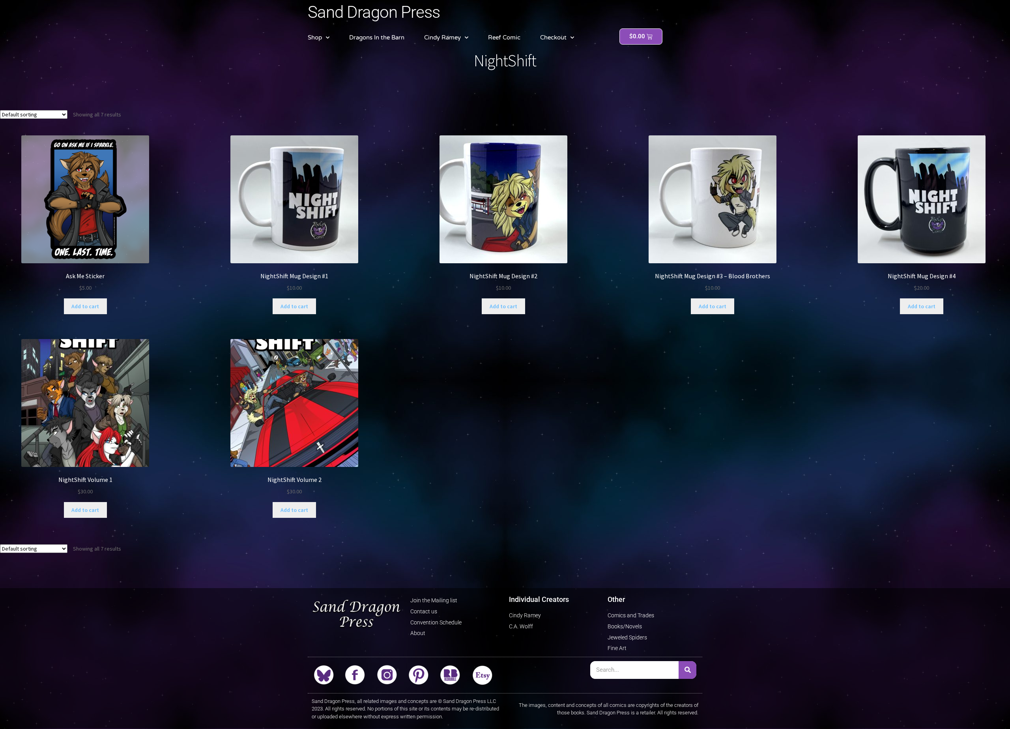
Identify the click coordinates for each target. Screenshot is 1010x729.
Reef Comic (504, 37)
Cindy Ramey (442, 37)
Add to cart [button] (85, 306)
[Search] (687, 670)
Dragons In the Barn (376, 37)
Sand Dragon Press (374, 12)
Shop (315, 37)
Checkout (553, 37)
